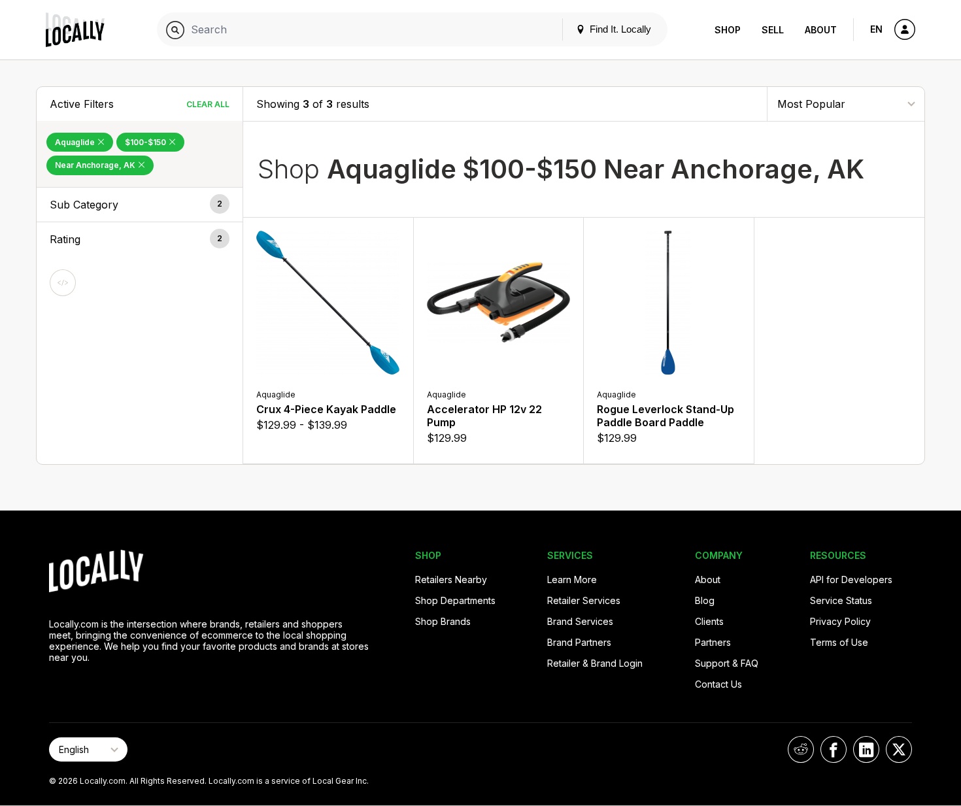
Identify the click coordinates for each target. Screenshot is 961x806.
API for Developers (851, 579)
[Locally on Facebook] (833, 749)
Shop (728, 29)
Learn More (572, 579)
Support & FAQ (726, 663)
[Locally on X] (899, 749)
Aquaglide (76, 142)
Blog (705, 600)
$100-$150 (146, 142)
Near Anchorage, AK (96, 165)
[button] (140, 205)
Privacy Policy (840, 621)
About (821, 29)
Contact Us (718, 684)
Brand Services (580, 621)
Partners (713, 642)
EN (876, 29)
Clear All (207, 104)
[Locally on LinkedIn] (866, 749)
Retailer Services (583, 600)
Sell (773, 29)
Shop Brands (443, 621)
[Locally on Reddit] (801, 749)
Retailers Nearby (451, 579)
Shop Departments (455, 600)
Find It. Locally (619, 29)
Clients (709, 621)
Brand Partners (579, 642)
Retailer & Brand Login (595, 663)
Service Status (841, 600)
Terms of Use (839, 642)
